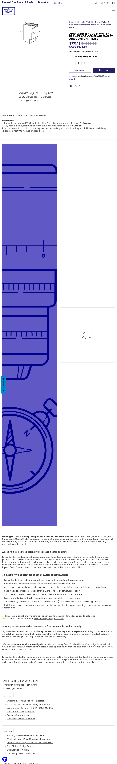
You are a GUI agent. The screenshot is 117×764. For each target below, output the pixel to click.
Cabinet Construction (18, 715)
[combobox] (73, 3)
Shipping (73, 51)
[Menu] (113, 11)
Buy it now (104, 70)
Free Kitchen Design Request (21, 711)
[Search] (96, 3)
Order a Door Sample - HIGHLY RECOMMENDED (30, 708)
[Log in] (113, 3)
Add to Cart (80, 70)
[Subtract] (72, 63)
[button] (71, 86)
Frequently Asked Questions (21, 718)
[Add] (85, 63)
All (78, 22)
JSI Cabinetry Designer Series (83, 56)
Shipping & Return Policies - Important (26, 700)
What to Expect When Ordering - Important (29, 704)
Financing (43, 2)
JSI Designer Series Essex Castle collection (74, 616)
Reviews (3, 385)
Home (71, 22)
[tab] (8, 695)
